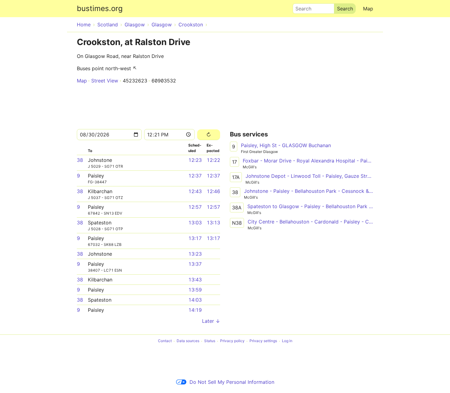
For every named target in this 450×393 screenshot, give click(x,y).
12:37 (195, 176)
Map (368, 9)
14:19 (195, 310)
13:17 (195, 238)
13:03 (195, 222)
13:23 (195, 254)
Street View (104, 81)
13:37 (195, 264)
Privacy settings (263, 341)
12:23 (195, 160)
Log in (287, 341)
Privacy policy (232, 341)
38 (80, 160)
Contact (165, 341)
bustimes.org (100, 8)
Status (209, 341)
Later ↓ (211, 321)
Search (301, 7)
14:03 (195, 300)
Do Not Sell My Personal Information (231, 382)
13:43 (195, 280)
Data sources (188, 341)
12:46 (213, 191)
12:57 (195, 207)
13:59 (195, 290)
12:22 (213, 160)
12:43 (195, 191)
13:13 (213, 222)
